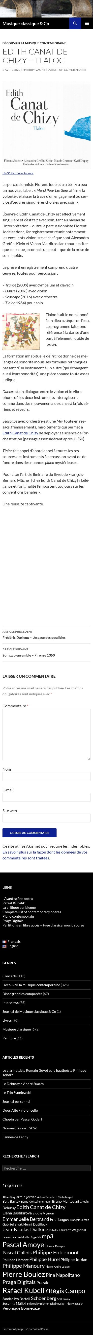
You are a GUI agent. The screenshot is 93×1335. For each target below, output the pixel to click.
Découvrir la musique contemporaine (34, 43)
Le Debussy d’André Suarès (23, 1084)
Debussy (9, 1208)
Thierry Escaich (74, 1303)
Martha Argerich (31, 1237)
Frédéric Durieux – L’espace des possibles (33, 635)
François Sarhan (79, 1219)
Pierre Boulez (23, 1274)
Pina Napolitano (63, 1275)
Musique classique (16, 1029)
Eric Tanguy (59, 1219)
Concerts (9, 976)
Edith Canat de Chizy (20, 432)
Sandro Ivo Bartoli (16, 1299)
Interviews (10, 1002)
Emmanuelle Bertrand (25, 1219)
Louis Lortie (11, 1237)
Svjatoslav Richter (38, 1303)
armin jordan (26, 1197)
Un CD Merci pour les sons (17, 173)
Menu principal (87, 23)
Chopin (84, 1201)
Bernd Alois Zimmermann (36, 1201)
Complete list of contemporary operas (31, 912)
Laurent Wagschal (72, 1230)
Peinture (9, 1038)
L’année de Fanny (15, 1137)
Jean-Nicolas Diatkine (25, 1229)
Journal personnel (16, 1101)
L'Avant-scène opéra (17, 898)
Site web (9, 810)
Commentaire (15, 705)
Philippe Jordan (74, 1259)
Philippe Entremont (55, 1252)
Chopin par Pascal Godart (22, 1119)
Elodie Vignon (43, 1213)
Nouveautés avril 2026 (19, 1128)
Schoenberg (43, 1298)
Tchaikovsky (57, 1303)
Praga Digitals (19, 1282)
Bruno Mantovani (65, 1201)
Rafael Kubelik (25, 1290)
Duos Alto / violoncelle (20, 1110)
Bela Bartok (11, 1201)
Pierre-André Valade (57, 1266)
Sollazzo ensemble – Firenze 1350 (28, 652)
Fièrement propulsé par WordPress (25, 1329)
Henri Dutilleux (35, 1224)
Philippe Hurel (44, 1259)
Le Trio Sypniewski (16, 1092)
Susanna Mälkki (14, 1303)
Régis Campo (67, 1291)
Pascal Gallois (17, 1252)
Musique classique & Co (25, 23)
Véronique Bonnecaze (21, 1308)
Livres (7, 1020)
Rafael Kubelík (13, 903)
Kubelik (53, 1230)
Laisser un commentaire (66, 69)
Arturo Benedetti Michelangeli (55, 1197)
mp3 (47, 1236)
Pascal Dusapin (56, 1246)
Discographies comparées (22, 994)
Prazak (42, 1282)
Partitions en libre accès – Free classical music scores (43, 925)
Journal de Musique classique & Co (29, 1011)
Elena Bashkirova (17, 1212)
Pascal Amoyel (24, 1244)
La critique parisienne (19, 907)
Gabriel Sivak (12, 1224)
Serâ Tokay (63, 1298)
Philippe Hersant (15, 1260)
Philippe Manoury (23, 1265)
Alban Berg (9, 1197)
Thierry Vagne (33, 69)
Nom (6, 769)
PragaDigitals (12, 921)
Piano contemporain (18, 916)
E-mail (7, 789)
